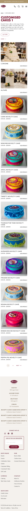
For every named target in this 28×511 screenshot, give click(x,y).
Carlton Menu (17, 458)
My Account (4, 496)
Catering (3, 478)
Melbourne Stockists (19, 481)
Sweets (2, 458)
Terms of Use (15, 508)
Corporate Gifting (5, 466)
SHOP (2, 13)
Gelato (2, 463)
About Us (16, 478)
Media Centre (4, 493)
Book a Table (17, 456)
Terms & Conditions (5, 508)
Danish (2, 456)
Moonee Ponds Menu (19, 461)
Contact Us (17, 486)
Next (17, 365)
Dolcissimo (3, 498)
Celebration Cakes (5, 461)
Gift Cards (3, 471)
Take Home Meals (5, 481)
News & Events (18, 483)
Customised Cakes (5, 469)
